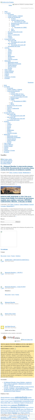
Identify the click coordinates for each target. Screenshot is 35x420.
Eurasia (10, 52)
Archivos (7, 47)
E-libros (7, 75)
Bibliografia (8, 61)
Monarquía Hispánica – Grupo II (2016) (15, 286)
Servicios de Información (8, 411)
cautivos (2, 401)
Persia (28, 409)
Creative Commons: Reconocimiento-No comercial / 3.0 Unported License (14, 417)
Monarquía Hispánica (30, 407)
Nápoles (22, 409)
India (26, 405)
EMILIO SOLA (7, 405)
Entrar (10, 5)
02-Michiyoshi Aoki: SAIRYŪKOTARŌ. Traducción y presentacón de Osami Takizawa (18, 390)
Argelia (5, 399)
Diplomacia (17, 402)
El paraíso (7, 78)
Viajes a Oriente (25, 412)
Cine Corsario (8, 69)
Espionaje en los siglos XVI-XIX (19, 23)
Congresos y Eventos (10, 76)
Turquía (14, 412)
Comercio (11, 401)
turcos (10, 412)
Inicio (6, 11)
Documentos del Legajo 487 (18, 45)
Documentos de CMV (20, 21)
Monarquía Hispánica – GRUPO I (14, 272)
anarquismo (12, 397)
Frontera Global (15, 24)
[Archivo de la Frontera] (7, 2)
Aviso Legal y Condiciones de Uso (18, 415)
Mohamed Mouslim (10, 302)
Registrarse (31, 82)
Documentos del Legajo (14, 46)
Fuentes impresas (12, 65)
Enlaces (10, 36)
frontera (21, 405)
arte (19, 399)
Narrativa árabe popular (10, 409)
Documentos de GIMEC (20, 27)
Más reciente (3, 256)
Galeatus (7, 74)
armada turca (14, 399)
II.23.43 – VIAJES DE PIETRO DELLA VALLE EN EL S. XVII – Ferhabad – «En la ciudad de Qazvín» (19, 387)
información (4, 407)
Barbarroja (32, 399)
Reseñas (10, 68)
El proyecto (11, 14)
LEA (12, 29)
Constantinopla (17, 401)
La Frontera (8, 13)
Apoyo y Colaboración (14, 34)
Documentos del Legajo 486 (18, 42)
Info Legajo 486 (12, 40)
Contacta (10, 37)
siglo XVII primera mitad (23, 411)
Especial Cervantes (13, 59)
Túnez (18, 412)
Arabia (30, 397)
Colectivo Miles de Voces (17, 20)
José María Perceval (10, 326)
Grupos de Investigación (14, 17)
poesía (32, 409)
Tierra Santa (4, 412)
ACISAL (13, 18)
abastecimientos (5, 397)
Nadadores (3, 409)
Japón (9, 407)
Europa (10, 53)
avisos (22, 399)
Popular (13, 256)
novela (18, 409)
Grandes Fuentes (9, 72)
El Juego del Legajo (10, 39)
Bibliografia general (13, 62)
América (10, 50)
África (9, 49)
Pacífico (10, 58)
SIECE (13, 30)
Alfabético (18, 256)
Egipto (22, 402)
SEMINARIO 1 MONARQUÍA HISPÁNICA (17, 259)
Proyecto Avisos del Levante (15, 31)
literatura (14, 407)
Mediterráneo (11, 56)
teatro (32, 410)
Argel (2, 399)
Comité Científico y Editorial (15, 16)
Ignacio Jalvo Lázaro (10, 313)
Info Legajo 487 (12, 43)
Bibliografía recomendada (14, 63)
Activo (8, 256)
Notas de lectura (12, 66)
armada (8, 399)
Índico (9, 55)
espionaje (14, 405)
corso (12, 402)
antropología (21, 397)
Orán (25, 409)
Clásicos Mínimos (9, 71)
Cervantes (7, 401)
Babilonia (27, 399)
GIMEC (13, 26)
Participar (10, 33)
